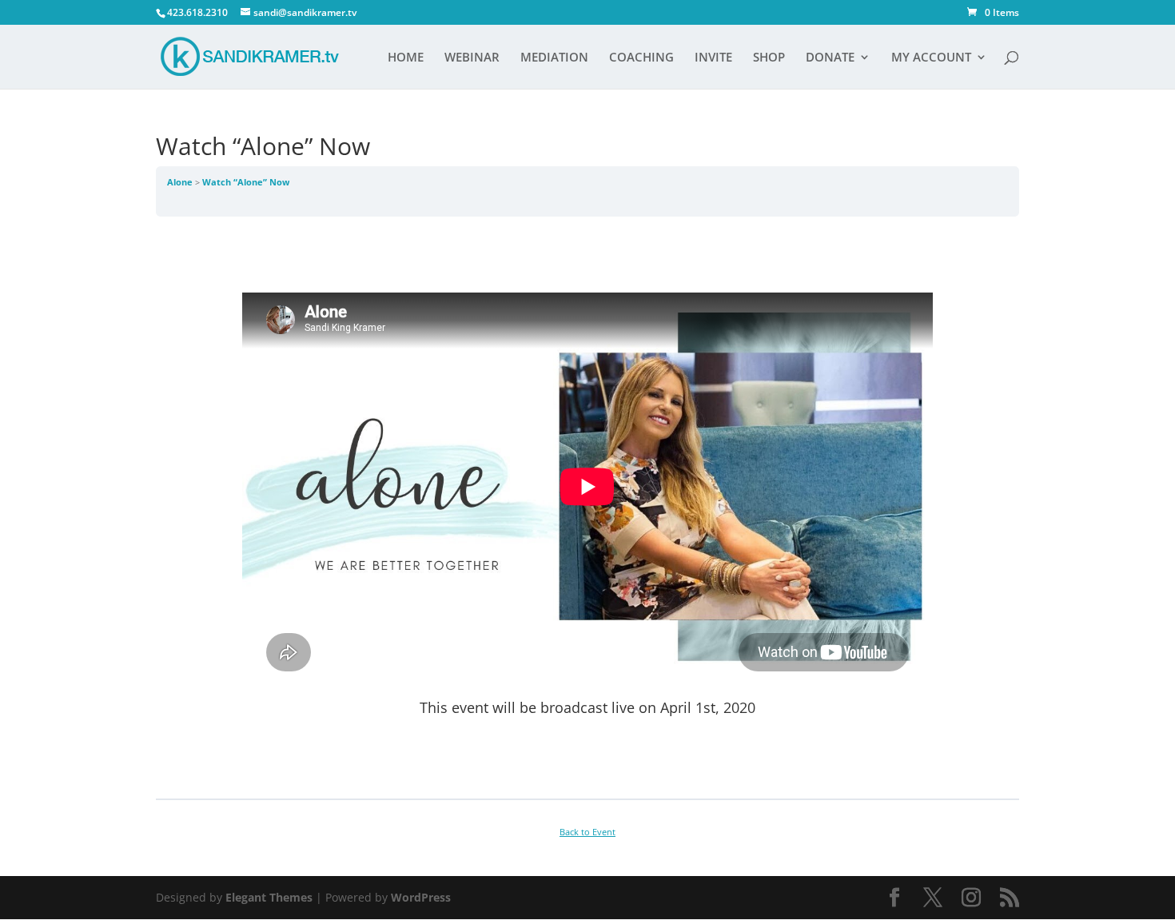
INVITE (713, 58)
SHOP (769, 58)
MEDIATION (554, 58)
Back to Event (587, 832)
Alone (181, 182)
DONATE (830, 58)
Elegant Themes (269, 897)
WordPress (421, 897)
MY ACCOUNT (931, 58)
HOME (406, 58)
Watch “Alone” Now (245, 182)
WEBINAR (472, 58)
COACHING (641, 58)
